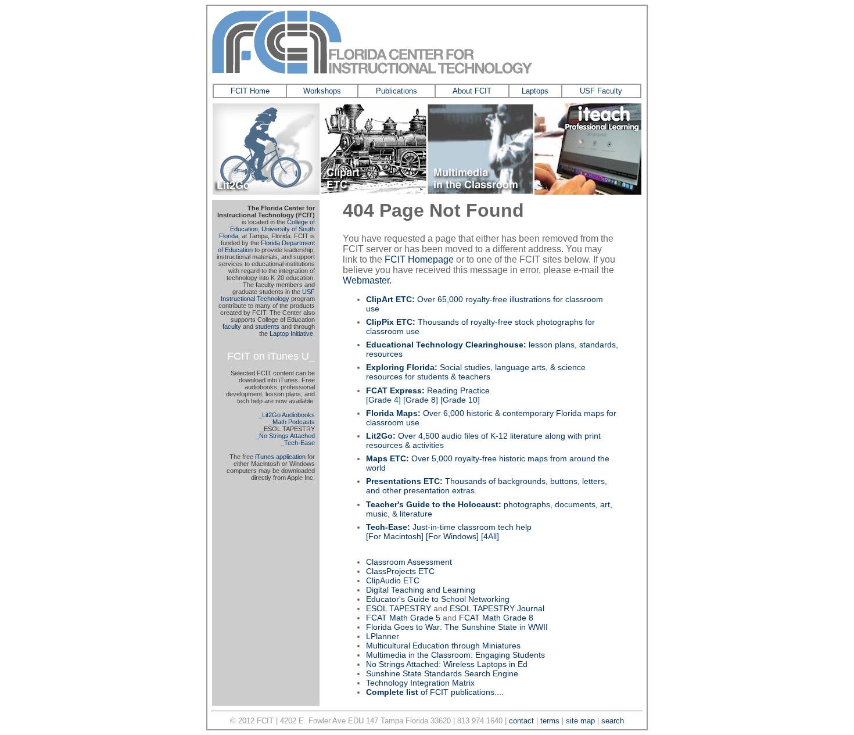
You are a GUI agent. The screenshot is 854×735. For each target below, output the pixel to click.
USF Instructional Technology (268, 295)
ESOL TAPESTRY (398, 608)
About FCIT (472, 91)
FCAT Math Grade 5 (403, 617)
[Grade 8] (420, 399)
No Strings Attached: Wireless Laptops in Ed (447, 664)
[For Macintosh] (395, 536)
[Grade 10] (460, 399)
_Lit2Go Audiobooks (287, 414)
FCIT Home (250, 91)
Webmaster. (367, 280)
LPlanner (382, 636)
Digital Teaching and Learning (420, 589)
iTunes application (280, 456)
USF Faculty (601, 91)
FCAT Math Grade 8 (496, 617)
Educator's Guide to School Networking (437, 599)
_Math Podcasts (292, 421)
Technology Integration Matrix (420, 682)
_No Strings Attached (285, 435)
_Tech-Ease (298, 442)
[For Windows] (452, 536)
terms (549, 720)
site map (580, 720)
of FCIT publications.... (435, 692)
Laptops (535, 91)
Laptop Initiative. (292, 333)
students (267, 326)
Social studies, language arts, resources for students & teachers (476, 372)
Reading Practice (428, 390)
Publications (396, 91)
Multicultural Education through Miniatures (443, 645)
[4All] (490, 536)
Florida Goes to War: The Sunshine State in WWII (457, 627)
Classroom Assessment (409, 562)
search (612, 720)
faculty (232, 326)
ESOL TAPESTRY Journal (497, 608)
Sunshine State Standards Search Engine (442, 673)
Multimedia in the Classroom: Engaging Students (455, 654)
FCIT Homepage (419, 259)
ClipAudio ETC (392, 580)
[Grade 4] (383, 399)
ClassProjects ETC (400, 571)
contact (521, 720)
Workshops (322, 91)
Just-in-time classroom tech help (449, 527)
